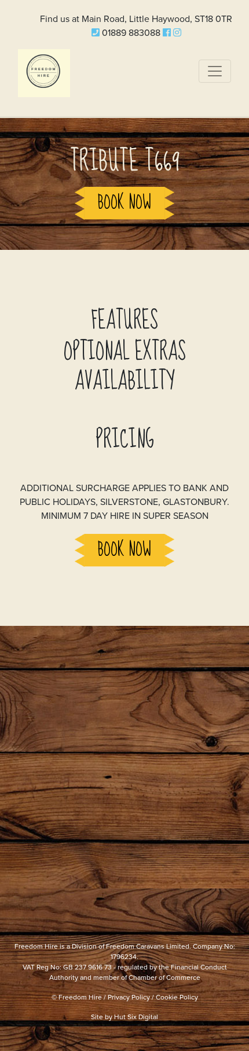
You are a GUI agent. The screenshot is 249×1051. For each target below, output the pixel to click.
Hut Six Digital (136, 1017)
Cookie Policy (177, 997)
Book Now (124, 203)
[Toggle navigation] (215, 71)
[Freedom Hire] (44, 71)
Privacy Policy (129, 997)
